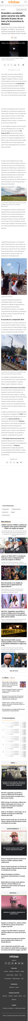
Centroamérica (7, 978)
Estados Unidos (10, 975)
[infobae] (14, 2)
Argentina (11, 971)
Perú (20, 975)
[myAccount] (25, 2)
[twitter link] (9, 963)
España (22, 971)
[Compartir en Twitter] (11, 65)
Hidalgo (13, 512)
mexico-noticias (5, 515)
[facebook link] (6, 963)
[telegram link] (19, 963)
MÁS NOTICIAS (14, 671)
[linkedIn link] (22, 963)
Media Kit (14, 999)
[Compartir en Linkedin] (15, 65)
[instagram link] (12, 963)
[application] (14, 49)
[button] (2, 2)
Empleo (17, 987)
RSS (22, 978)
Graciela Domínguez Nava (14, 5)
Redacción (11, 987)
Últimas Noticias (16, 978)
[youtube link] (15, 963)
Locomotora (5, 512)
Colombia (17, 971)
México (3, 9)
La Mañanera (24, 5)
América (6, 971)
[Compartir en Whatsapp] (4, 65)
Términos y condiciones (8, 1008)
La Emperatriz (5, 509)
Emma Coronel (3, 5)
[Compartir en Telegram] (18, 65)
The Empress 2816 (16, 509)
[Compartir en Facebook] (8, 65)
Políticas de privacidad (20, 1008)
